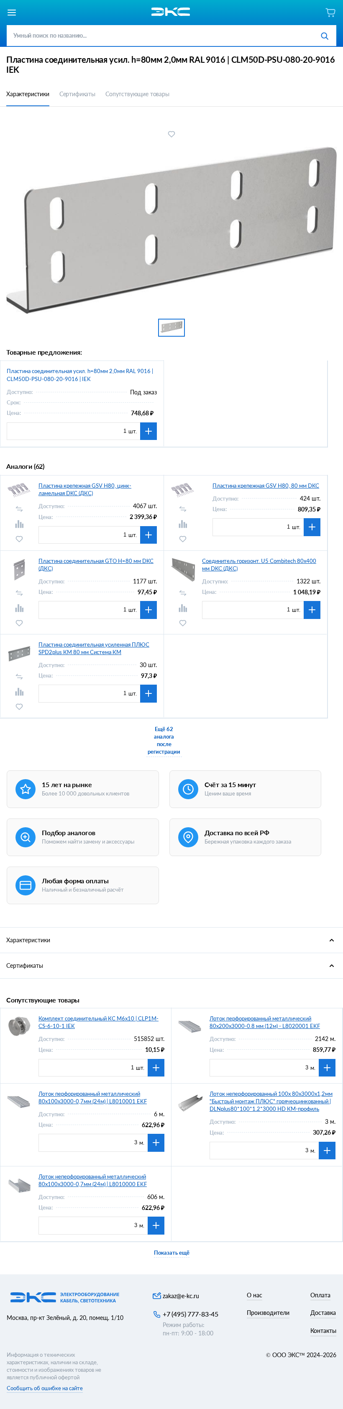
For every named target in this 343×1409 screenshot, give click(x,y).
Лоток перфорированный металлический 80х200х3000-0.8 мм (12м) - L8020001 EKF (265, 1022)
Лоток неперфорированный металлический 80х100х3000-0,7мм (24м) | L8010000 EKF (92, 1180)
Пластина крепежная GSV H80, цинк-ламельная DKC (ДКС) (84, 489)
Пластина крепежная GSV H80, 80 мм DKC (265, 485)
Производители (268, 1312)
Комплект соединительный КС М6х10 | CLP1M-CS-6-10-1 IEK (98, 1022)
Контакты (323, 1330)
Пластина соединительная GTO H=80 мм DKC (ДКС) (96, 564)
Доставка (323, 1312)
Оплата (320, 1295)
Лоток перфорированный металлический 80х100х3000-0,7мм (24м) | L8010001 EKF (92, 1097)
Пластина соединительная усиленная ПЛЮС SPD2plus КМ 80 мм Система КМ (93, 648)
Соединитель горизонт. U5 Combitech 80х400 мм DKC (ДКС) (259, 564)
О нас (254, 1295)
